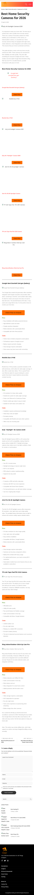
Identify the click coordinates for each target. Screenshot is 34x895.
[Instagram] (8, 860)
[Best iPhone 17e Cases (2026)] (5, 819)
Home (3, 9)
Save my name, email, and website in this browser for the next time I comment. (17, 787)
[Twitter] (5, 860)
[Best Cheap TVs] (5, 835)
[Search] (25, 4)
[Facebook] (2, 860)
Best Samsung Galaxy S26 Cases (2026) (20, 826)
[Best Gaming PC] (5, 810)
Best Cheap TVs (14, 834)
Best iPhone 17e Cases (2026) (18, 817)
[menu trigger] (29, 4)
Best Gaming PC (15, 809)
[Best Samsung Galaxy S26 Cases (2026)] (5, 827)
